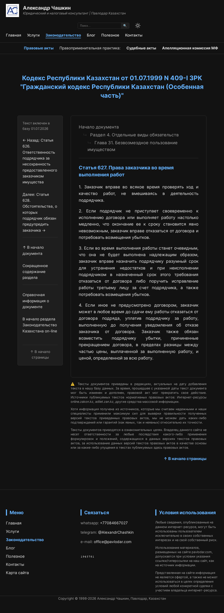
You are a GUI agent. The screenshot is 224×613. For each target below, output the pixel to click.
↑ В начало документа (33, 250)
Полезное (110, 35)
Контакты (133, 35)
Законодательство (63, 35)
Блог (91, 35)
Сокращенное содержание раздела (35, 271)
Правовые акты (39, 48)
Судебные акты (141, 48)
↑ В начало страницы (185, 458)
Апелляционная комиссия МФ (190, 48)
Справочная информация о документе (36, 300)
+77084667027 (114, 523)
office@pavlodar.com (112, 541)
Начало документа (99, 127)
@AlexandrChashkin (116, 532)
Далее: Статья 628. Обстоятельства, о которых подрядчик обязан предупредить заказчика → (40, 212)
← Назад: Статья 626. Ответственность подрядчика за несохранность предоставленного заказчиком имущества (40, 161)
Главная (13, 35)
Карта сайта (17, 572)
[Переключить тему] (137, 25)
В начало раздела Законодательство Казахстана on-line (40, 325)
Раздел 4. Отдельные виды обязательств (134, 134)
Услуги (33, 35)
